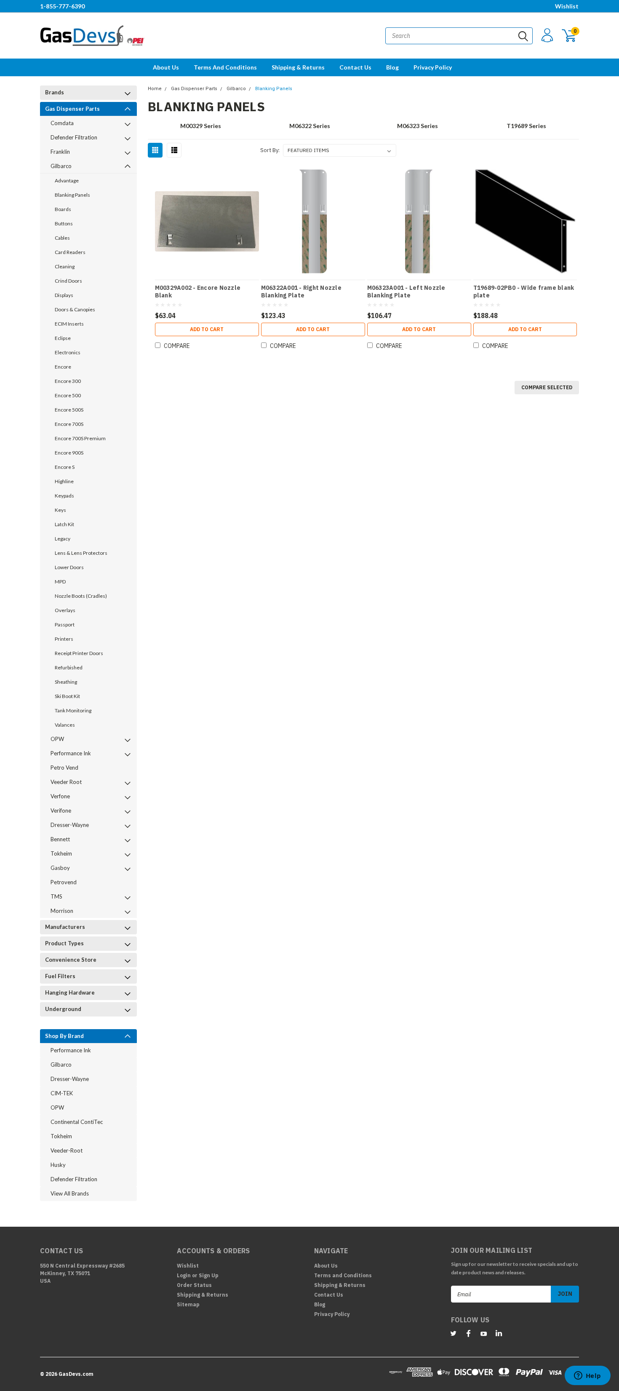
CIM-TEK (62, 1093)
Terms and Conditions (225, 67)
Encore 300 (68, 381)
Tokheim (61, 853)
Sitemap (188, 1304)
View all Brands (70, 1193)
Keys (60, 510)
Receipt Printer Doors (79, 653)
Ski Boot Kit (67, 696)
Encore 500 (68, 395)
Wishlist (567, 6)
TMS (56, 896)
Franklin (60, 151)
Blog (392, 67)
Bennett (60, 839)
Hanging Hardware (70, 992)
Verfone (60, 796)
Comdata (62, 123)
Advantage (67, 180)
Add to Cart (207, 329)
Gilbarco (61, 166)
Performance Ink (71, 753)
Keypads (64, 495)
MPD (60, 581)
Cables (62, 238)
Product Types (64, 943)
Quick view (207, 218)
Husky (58, 1164)
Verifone (61, 810)
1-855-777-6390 (62, 6)
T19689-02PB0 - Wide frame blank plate (523, 291)
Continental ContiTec (77, 1121)
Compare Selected (546, 387)
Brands (54, 92)
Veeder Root (66, 781)
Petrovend (64, 882)
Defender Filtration (74, 137)
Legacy (62, 538)
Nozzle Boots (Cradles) (81, 596)
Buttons (64, 223)
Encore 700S (69, 424)
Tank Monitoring (73, 710)
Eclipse (63, 338)
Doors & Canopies (75, 309)
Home (155, 88)
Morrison (62, 910)
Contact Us (355, 67)
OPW (57, 739)
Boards (63, 209)
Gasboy (60, 867)
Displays (64, 295)
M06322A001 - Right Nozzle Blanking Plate (301, 291)
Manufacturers (65, 926)
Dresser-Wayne (70, 824)
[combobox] (459, 35)
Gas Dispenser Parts (72, 108)
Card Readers (70, 252)
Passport (65, 624)
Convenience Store (70, 959)
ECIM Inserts (69, 324)
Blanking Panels (72, 195)
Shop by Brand (64, 1036)
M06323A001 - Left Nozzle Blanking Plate (406, 291)
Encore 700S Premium (80, 438)
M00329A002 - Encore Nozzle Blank (198, 291)
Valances (65, 725)
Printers (64, 639)
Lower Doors (69, 567)
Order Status (194, 1285)
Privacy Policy (433, 67)
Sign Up (209, 1275)
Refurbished (69, 667)
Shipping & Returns (298, 67)
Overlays (65, 610)
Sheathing (66, 682)
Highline (64, 481)
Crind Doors (68, 281)
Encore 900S (69, 452)
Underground (63, 1009)
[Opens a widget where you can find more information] (587, 1376)
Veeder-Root (67, 1150)
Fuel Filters (60, 976)
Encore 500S (69, 410)
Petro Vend (64, 767)
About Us (166, 67)
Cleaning (65, 266)
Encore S (65, 467)
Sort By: (270, 150)
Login (184, 1275)
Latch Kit (64, 524)
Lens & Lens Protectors (81, 553)
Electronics (67, 352)
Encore (63, 367)
